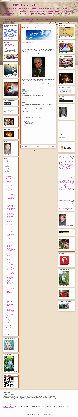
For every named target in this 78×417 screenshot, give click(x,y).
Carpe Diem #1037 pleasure (9, 193)
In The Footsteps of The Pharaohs (66, 179)
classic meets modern (67, 199)
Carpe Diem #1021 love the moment (9, 252)
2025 (6, 160)
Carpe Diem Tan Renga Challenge (66, 169)
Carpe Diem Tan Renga (67, 168)
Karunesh (67, 182)
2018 (6, 170)
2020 (6, 166)
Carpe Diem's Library (32, 17)
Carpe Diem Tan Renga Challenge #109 (10, 301)
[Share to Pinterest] (41, 108)
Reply (25, 125)
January (8, 327)
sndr (42, 414)
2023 (6, 161)
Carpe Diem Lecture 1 (12, 17)
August (7, 181)
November (8, 176)
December (8, 174)
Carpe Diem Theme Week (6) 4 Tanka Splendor (10, 262)
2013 (6, 332)
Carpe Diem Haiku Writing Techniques (66, 164)
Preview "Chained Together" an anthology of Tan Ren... (13, 21)
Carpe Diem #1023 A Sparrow (10, 235)
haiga (60, 201)
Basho (69, 158)
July (7, 317)
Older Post (53, 146)
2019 (6, 168)
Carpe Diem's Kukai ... (42, 17)
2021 (6, 165)
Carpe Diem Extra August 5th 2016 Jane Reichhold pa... (10, 295)
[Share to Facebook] (40, 108)
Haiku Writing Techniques (67, 178)
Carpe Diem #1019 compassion (9, 265)
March (7, 324)
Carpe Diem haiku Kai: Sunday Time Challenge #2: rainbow (10, 45)
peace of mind (70, 207)
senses (65, 209)
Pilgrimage (72, 188)
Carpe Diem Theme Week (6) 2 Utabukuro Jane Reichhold (10, 282)
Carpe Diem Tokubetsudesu (68, 174)
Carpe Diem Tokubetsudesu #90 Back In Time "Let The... (10, 311)
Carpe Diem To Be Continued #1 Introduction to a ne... (9, 242)
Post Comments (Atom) (41, 150)
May (7, 320)
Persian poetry (71, 187)
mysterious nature (65, 206)
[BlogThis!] (38, 108)
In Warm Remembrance (9, 292)
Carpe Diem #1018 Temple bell (9, 275)
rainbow (70, 208)
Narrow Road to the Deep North (67, 185)
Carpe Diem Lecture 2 (22, 17)
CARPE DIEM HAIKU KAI (20, 5)
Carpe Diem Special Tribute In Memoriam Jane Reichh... (10, 229)
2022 (6, 163)
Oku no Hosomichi (70, 186)
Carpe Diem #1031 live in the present (10, 209)
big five (70, 197)
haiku (67, 201)
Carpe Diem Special (69, 167)
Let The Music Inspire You (69, 184)
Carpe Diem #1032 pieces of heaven (9, 206)
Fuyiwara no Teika (66, 177)
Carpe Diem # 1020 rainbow (9, 259)
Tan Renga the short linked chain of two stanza (45, 19)
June (7, 319)
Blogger (49, 414)
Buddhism (61, 161)
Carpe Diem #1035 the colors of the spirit (10, 198)
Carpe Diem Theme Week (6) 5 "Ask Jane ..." (10, 255)
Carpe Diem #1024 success (9, 232)
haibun (70, 200)
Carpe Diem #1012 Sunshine (9, 315)
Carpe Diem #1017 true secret (9, 278)
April (7, 322)
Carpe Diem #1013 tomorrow (9, 307)
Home (5, 17)
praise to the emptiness (63, 208)
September (8, 179)
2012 (6, 334)
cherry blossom (62, 198)
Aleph (71, 156)
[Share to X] (39, 108)
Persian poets (64, 188)
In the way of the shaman (65, 180)
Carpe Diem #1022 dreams (9, 246)
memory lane (69, 204)
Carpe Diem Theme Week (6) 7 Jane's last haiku (10, 238)
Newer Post (24, 146)
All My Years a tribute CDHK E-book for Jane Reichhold (59, 17)
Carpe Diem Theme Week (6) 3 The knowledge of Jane (10, 272)
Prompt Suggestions (29, 21)
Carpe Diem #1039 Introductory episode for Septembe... (10, 186)
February (8, 325)
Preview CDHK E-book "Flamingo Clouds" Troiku (25, 19)
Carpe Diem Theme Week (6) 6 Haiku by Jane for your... (10, 249)
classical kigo (62, 200)
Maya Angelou (38, 77)
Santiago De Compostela (64, 190)
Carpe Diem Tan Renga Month (67, 170)
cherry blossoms (71, 198)
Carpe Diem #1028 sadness (9, 217)
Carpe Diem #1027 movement (9, 219)
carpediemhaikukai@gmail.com (8, 407)
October (8, 178)
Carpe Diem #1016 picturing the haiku (10, 286)
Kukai (65, 183)
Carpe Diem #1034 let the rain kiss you (10, 201)
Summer (68, 191)
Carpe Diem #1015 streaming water (9, 298)
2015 (6, 329)
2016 (6, 173)
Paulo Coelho (63, 187)
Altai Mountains (62, 157)
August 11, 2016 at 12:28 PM (36, 117)
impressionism (62, 203)
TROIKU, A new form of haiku (9, 19)
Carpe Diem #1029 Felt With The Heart (10, 214)
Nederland (26, 111)
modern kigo (71, 205)
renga (60, 209)
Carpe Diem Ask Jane (68, 163)
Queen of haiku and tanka (66, 189)
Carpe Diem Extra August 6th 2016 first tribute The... (10, 288)
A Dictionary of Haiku (63, 156)
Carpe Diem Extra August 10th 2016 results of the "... (10, 268)
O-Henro (63, 186)
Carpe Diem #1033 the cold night (10, 203)
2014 (6, 331)
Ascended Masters (71, 157)
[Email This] (36, 108)
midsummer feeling (62, 205)
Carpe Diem (70, 161)
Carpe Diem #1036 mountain (9, 195)
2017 (6, 171)
